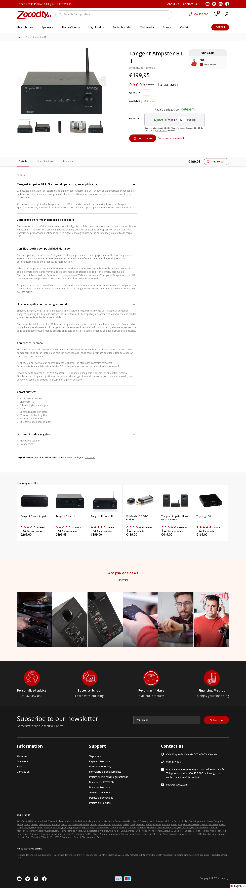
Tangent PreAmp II (102, 516)
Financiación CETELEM (101, 782)
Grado (20, 827)
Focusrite (213, 824)
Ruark (26, 833)
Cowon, (34, 824)
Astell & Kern (48, 821)
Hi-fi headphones (26, 854)
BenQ (136, 821)
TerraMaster (199, 833)
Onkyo (124, 830)
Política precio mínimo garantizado (108, 776)
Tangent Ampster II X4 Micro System (174, 517)
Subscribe (216, 720)
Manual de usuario (30, 440)
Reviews (68, 161)
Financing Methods (99, 787)
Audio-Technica (106, 821)
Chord (27, 824)
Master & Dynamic (156, 827)
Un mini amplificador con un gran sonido (42, 304)
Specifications (45, 161)
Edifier (149, 824)
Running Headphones (86, 854)
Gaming (113, 854)
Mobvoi (204, 827)
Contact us (90, 457)
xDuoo (75, 837)
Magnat (123, 827)
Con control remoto (30, 343)
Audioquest (91, 821)
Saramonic (56, 833)
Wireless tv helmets (128, 854)
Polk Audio (162, 830)
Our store (22, 761)
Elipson (157, 824)
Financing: (135, 118)
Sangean (45, 833)
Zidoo (99, 837)
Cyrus (64, 824)
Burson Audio (181, 821)
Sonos (124, 833)
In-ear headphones (64, 854)
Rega (197, 830)
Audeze (60, 821)
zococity (224, 878)
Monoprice (22, 830)
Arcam (37, 821)
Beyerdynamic (147, 821)
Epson (174, 824)
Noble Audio (82, 830)
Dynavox (140, 824)
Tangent (182, 833)
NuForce (104, 830)
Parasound (134, 830)
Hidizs (40, 827)
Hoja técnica (26, 444)
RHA (219, 830)
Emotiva (166, 824)
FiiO (180, 824)
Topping (221, 833)
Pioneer (152, 830)
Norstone (94, 830)
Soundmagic (114, 833)
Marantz (132, 827)
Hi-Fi (19, 858)
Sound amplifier (44, 854)
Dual (132, 824)
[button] (137, 84)
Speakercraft (155, 833)
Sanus (103, 833)
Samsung (35, 833)
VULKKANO (55, 837)
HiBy (33, 827)
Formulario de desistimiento (105, 771)
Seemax (67, 833)
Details (23, 161)
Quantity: (135, 92)
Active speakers (201, 854)
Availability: (136, 101)
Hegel (27, 827)
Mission (195, 827)
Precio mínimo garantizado (171, 138)
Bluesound (161, 821)
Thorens (211, 833)
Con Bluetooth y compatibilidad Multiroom (44, 248)
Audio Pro (80, 821)
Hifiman (48, 827)
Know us (123, 579)
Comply (56, 824)
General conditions (99, 792)
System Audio (170, 833)
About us (22, 756)
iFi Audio (57, 827)
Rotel (19, 833)
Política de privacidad (101, 797)
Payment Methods (99, 761)
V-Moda (45, 837)
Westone (66, 837)
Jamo (73, 827)
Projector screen (219, 854)
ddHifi (126, 824)
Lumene (114, 827)
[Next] (102, 81)
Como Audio (45, 824)
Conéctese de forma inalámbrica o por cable (45, 220)
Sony (131, 833)
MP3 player (145, 854)
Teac (190, 833)
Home (20, 37)
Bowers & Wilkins (123, 821)
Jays (64, 827)
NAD (57, 830)
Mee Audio (171, 827)
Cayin (210, 821)
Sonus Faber (141, 833)
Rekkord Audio (208, 830)
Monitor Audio (36, 830)
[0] (216, 14)
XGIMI (83, 837)
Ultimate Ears (23, 837)
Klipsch (85, 827)
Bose (170, 821)
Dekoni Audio (104, 824)
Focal (205, 824)
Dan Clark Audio (80, 824)
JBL (68, 827)
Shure (96, 833)
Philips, (144, 830)
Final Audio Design (192, 824)
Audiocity (69, 821)
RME (224, 830)
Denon (93, 824)
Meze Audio (184, 827)
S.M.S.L (88, 833)
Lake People (102, 827)
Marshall (141, 827)
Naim (63, 830)
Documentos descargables (34, 434)
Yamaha (91, 837)
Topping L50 (203, 516)
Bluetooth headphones (164, 854)
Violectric (35, 837)
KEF (79, 827)
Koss (92, 827)
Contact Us (23, 771)
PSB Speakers (176, 830)
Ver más (171, 130)
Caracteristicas (26, 392)
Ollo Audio (114, 830)
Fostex (222, 824)
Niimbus (71, 830)
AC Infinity (22, 821)
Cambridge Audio (197, 821)
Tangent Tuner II (65, 516)
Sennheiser (78, 833)
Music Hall (49, 830)
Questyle (189, 830)
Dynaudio (117, 824)
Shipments (95, 756)
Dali (69, 824)
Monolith (213, 827)
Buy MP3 (103, 854)
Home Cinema (184, 854)
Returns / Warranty (100, 766)
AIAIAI (30, 821)
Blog (19, 766)
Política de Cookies (100, 802)
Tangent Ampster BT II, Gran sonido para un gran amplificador (57, 184)
